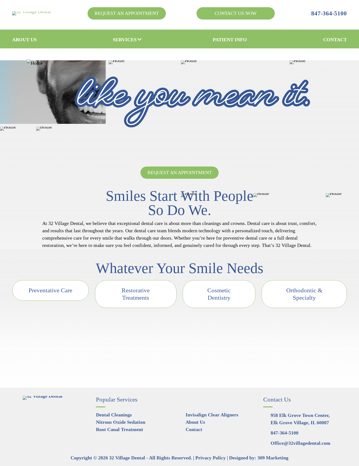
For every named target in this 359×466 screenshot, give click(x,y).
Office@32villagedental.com (300, 443)
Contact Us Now (236, 13)
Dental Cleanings (114, 414)
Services (125, 39)
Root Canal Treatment (119, 429)
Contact (335, 39)
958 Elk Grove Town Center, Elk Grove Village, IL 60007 (300, 419)
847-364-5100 (329, 13)
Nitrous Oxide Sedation (120, 422)
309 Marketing (272, 457)
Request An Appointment (127, 13)
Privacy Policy (210, 457)
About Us (24, 39)
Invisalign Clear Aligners (212, 414)
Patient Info (230, 39)
